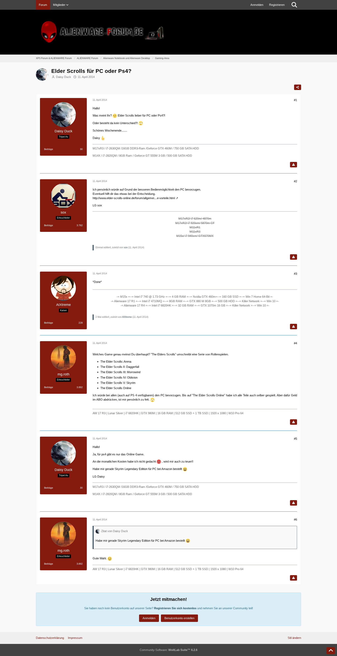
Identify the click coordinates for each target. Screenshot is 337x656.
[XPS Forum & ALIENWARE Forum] (168, 32)
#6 (295, 519)
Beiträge (48, 149)
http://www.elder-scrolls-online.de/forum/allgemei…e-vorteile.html (134, 198)
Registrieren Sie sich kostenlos (175, 608)
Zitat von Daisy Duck (114, 531)
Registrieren (277, 4)
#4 (295, 343)
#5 (295, 438)
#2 (295, 181)
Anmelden (256, 4)
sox (126, 247)
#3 (295, 273)
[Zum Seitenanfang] (330, 650)
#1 (295, 100)
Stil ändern (294, 637)
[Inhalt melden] (293, 164)
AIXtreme (127, 317)
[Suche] (294, 5)
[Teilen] (297, 87)
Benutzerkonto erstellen (179, 618)
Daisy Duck (63, 77)
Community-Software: (168, 650)
